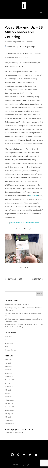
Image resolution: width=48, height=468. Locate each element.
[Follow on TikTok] (18, 454)
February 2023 (9, 400)
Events (7, 340)
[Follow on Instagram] (12, 454)
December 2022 (10, 407)
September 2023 (10, 383)
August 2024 (9, 373)
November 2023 (10, 380)
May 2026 (8, 363)
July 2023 (8, 390)
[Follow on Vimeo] (29, 454)
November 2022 (10, 410)
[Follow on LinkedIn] (35, 454)
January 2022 (9, 414)
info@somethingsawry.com (14, 432)
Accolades (29, 42)
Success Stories (10, 350)
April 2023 (8, 393)
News (6, 347)
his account (33, 196)
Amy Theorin (11, 42)
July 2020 (8, 417)
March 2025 (8, 370)
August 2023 (9, 387)
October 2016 (9, 424)
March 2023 (8, 397)
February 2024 (9, 376)
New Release (9, 343)
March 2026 (8, 366)
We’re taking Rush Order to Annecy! (17, 304)
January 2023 (9, 403)
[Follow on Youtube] (24, 454)
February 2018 (9, 420)
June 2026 (8, 360)
